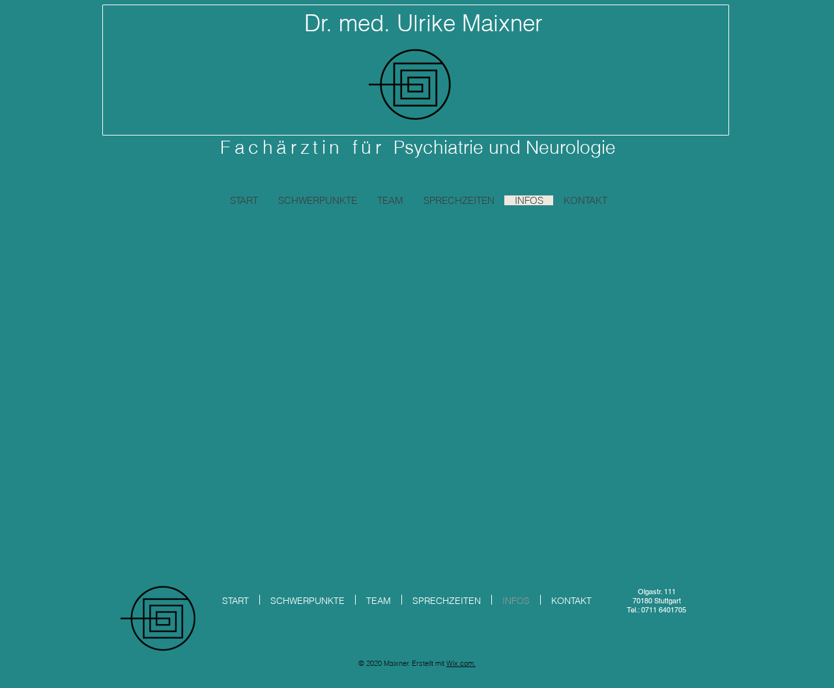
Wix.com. (461, 663)
